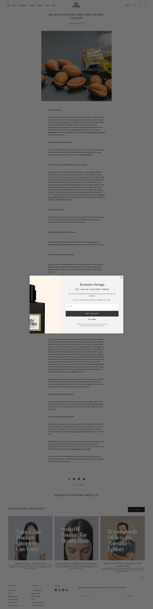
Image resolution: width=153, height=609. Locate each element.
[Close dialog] (121, 277)
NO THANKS (92, 319)
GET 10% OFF (92, 314)
